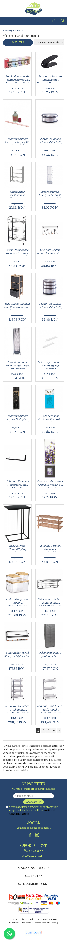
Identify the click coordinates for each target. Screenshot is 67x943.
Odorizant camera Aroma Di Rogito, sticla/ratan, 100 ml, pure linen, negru (17, 418)
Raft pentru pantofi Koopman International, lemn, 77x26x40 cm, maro (50, 548)
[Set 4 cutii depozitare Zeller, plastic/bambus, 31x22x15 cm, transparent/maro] (17, 582)
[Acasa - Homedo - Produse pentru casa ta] (33, 8)
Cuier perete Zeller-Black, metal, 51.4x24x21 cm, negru (50, 601)
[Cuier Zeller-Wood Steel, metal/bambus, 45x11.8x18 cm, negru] (17, 635)
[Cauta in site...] (62, 20)
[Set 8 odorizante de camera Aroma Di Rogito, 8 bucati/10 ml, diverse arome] (17, 62)
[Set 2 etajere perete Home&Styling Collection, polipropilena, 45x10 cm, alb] (49, 342)
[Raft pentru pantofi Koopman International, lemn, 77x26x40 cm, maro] (49, 523)
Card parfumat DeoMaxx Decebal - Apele (50, 418)
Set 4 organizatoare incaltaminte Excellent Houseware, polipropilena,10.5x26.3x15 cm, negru (49, 79)
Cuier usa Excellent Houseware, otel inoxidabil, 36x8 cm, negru (17, 484)
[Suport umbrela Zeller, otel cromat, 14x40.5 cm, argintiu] (49, 175)
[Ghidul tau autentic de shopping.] (33, 933)
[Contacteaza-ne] (44, 20)
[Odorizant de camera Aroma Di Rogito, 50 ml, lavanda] (49, 458)
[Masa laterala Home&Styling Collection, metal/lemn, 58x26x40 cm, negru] (17, 523)
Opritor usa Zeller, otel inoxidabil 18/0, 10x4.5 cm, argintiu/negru (50, 141)
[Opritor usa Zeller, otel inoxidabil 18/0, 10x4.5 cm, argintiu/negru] (49, 117)
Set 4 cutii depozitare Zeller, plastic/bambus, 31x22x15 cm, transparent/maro (17, 601)
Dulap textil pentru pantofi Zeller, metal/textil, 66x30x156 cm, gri (50, 655)
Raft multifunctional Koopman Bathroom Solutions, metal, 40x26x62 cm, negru (17, 252)
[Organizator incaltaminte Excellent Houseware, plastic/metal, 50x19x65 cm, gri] (17, 175)
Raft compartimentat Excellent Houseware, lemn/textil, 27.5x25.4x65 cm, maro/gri (17, 306)
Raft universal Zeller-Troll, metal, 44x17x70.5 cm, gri (50, 708)
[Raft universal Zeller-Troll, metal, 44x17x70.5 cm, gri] (49, 689)
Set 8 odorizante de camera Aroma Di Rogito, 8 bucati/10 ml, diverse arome (17, 79)
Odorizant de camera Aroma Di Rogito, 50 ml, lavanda (50, 484)
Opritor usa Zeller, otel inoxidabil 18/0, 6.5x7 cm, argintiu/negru (50, 306)
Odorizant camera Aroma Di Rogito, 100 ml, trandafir (17, 141)
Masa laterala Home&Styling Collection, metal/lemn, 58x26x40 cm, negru (17, 548)
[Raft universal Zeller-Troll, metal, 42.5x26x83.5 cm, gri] (17, 689)
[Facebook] (30, 835)
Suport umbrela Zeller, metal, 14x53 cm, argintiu (17, 364)
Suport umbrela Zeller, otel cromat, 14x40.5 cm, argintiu (50, 194)
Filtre (19, 42)
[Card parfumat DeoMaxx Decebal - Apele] (49, 399)
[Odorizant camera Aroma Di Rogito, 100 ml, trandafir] (17, 117)
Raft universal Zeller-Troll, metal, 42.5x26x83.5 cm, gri (17, 708)
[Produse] (5, 21)
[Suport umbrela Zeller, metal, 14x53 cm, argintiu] (17, 343)
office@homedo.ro (35, 856)
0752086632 (35, 851)
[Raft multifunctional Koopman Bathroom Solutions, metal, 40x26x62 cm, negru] (17, 230)
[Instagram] (37, 835)
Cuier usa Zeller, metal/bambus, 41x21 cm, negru (50, 252)
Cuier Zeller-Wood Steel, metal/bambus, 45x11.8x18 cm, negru (17, 655)
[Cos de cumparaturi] (54, 20)
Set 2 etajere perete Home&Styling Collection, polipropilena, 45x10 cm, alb (50, 364)
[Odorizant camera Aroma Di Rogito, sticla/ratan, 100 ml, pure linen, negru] (17, 398)
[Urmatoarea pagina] (59, 730)
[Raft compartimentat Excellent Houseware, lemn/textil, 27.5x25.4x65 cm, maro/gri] (17, 286)
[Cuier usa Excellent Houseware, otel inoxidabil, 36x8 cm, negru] (17, 458)
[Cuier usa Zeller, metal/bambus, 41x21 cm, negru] (49, 230)
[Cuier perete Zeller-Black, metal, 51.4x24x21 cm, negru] (49, 582)
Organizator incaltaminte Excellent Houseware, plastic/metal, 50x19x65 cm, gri (17, 194)
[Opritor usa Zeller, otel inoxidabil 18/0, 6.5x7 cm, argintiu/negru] (49, 287)
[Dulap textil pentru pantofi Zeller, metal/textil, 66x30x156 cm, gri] (49, 635)
